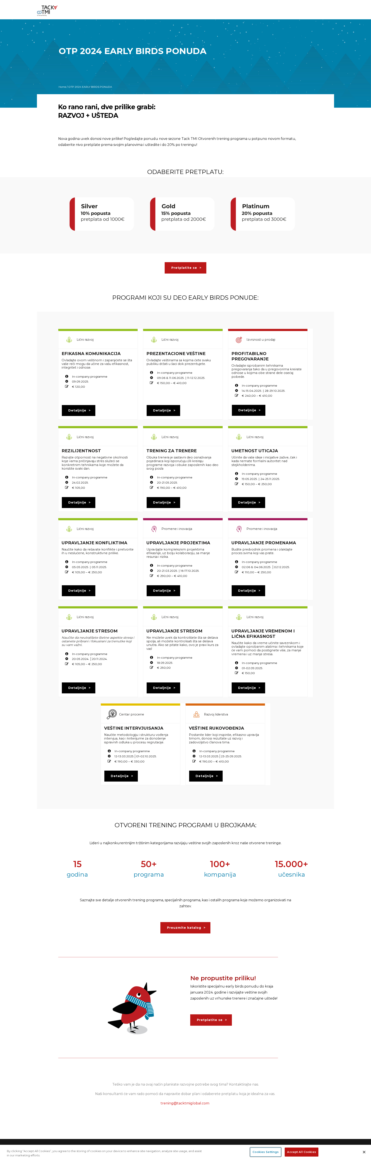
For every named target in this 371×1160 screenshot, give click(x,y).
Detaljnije (77, 410)
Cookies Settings (265, 1152)
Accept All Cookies (301, 1152)
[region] (185, 1152)
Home (62, 86)
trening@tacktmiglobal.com (185, 1103)
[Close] (364, 1152)
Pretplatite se (184, 268)
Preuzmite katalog (184, 928)
